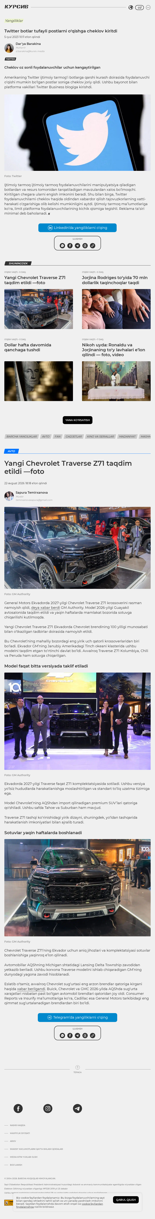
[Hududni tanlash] (130, 7)
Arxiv (13, 1141)
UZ (139, 7)
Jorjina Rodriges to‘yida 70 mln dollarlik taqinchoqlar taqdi (115, 280)
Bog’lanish (16, 1165)
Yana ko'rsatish (77, 420)
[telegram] (77, 1108)
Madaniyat (127, 436)
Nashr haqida (17, 1125)
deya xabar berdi (45, 608)
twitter (10, 59)
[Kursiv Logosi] (16, 6)
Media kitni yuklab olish (23, 1157)
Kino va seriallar (100, 436)
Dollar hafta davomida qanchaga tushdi (27, 347)
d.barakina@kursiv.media (30, 51)
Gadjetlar (73, 436)
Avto (46, 436)
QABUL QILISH (126, 1199)
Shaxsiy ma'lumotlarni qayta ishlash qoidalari (36, 1149)
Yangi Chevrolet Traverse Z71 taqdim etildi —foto (34, 280)
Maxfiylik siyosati (20, 1133)
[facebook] (18, 1108)
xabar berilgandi (31, 989)
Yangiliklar (14, 21)
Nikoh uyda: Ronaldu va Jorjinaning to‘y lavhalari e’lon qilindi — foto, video (113, 349)
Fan (57, 436)
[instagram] (47, 1108)
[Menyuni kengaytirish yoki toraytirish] (148, 7)
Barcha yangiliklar (21, 436)
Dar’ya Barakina (28, 44)
